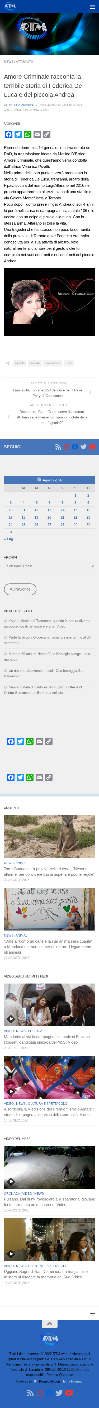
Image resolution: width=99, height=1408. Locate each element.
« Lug (8, 539)
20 (49, 517)
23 (88, 517)
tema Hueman (73, 1381)
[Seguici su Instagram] (66, 447)
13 (49, 510)
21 (62, 517)
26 (36, 525)
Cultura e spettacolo (47, 1103)
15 (75, 510)
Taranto (20, 363)
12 (36, 510)
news (8, 61)
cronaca (12, 1193)
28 (62, 525)
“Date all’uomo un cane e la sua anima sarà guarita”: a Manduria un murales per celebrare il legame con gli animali (48, 946)
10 (10, 510)
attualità (24, 61)
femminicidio (52, 363)
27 (49, 525)
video (9, 1031)
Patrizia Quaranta (22, 104)
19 (36, 517)
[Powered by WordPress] (35, 1381)
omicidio (35, 363)
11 (23, 510)
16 (88, 510)
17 (10, 517)
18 (23, 517)
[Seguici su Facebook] (75, 447)
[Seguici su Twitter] (83, 447)
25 (23, 525)
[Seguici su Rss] (58, 447)
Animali (22, 863)
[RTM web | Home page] (11, 6)
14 (62, 510)
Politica (35, 1031)
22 (75, 517)
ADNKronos (20, 589)
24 (10, 525)
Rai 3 (68, 363)
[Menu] (92, 6)
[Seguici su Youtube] (92, 447)
